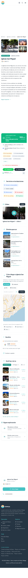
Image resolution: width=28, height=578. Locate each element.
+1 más (5, 161)
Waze (7, 329)
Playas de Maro (5, 555)
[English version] (19, 2)
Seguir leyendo (5, 99)
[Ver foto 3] (23, 49)
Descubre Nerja (5, 536)
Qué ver (7, 364)
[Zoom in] (23, 296)
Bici (6, 287)
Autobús (14, 287)
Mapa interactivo (21, 528)
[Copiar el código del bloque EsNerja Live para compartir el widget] (23, 173)
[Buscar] (22, 2)
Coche (7, 284)
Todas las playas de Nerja (7, 549)
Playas (16, 364)
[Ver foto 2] (23, 42)
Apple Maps (19, 326)
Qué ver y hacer (5, 55)
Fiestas (18, 524)
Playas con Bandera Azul (7, 553)
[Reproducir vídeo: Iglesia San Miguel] (14, 213)
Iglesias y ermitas (11, 36)
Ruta (22, 292)
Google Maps (8, 326)
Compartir (9, 169)
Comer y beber (6, 525)
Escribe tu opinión (9, 353)
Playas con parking (5, 551)
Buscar (2, 541)
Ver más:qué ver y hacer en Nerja (10, 416)
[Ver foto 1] (9, 45)
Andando (16, 284)
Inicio (4, 36)
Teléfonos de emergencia (11, 165)
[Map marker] (14, 307)
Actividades (19, 522)
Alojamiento (6, 527)
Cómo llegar (21, 169)
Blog (2, 539)
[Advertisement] (14, 20)
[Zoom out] (23, 298)
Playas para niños (16, 551)
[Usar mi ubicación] (16, 291)
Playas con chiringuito (20, 549)
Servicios (19, 526)
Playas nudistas (18, 553)
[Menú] (25, 2)
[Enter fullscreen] (23, 301)
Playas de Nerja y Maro (7, 522)
